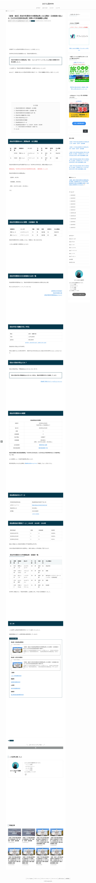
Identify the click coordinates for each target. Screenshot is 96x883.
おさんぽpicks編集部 (15, 771)
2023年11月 (73, 215)
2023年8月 (73, 224)
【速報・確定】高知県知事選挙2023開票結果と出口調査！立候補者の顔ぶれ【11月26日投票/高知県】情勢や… (41, 647)
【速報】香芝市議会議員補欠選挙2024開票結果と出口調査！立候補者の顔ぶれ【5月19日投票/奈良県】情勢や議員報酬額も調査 (79, 167)
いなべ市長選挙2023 (16, 675)
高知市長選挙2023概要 (21, 120)
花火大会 (73, 262)
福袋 (72, 259)
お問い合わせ (61, 878)
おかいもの (73, 238)
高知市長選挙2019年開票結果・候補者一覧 (27, 126)
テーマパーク (74, 250)
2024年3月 (73, 204)
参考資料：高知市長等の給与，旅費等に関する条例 (35, 342)
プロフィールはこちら (79, 294)
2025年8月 (73, 195)
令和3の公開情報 (35, 514)
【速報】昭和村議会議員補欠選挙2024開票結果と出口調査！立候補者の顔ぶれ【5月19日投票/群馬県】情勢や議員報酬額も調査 (79, 161)
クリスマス (73, 247)
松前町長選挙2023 (15, 682)
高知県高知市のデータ (21, 122)
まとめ (17, 129)
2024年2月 (73, 207)
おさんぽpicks (48, 4)
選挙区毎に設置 (43, 445)
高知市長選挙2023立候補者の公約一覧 (25, 112)
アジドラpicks (30, 878)
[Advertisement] (35, 34)
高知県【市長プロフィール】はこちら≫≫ (51, 381)
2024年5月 (73, 198)
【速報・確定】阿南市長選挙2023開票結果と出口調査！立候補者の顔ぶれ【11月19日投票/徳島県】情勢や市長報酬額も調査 (79, 181)
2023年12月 (73, 212)
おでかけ (73, 241)
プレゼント (73, 256)
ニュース (33, 20)
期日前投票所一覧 (43, 448)
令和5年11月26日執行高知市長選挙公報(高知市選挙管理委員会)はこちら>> (53, 293)
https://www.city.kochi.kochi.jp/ (39, 505)
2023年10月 (73, 218)
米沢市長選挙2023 (15, 688)
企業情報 (67, 878)
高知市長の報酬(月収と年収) (23, 115)
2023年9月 (73, 221)
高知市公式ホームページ (31, 463)
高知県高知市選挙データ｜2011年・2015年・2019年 (29, 124)
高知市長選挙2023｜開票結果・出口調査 (26, 108)
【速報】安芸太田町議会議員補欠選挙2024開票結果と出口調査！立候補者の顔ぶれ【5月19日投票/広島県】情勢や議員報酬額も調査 (79, 154)
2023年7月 (73, 227)
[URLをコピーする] (35, 748)
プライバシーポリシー (45, 878)
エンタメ (73, 244)
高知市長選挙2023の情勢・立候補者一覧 (26, 110)
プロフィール (37, 878)
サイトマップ (54, 878)
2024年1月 (73, 209)
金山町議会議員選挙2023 (17, 694)
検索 (85, 131)
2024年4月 (73, 201)
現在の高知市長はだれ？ (22, 117)
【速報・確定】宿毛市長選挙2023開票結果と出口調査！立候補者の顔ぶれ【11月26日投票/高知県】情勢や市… (41, 663)
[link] (26, 774)
